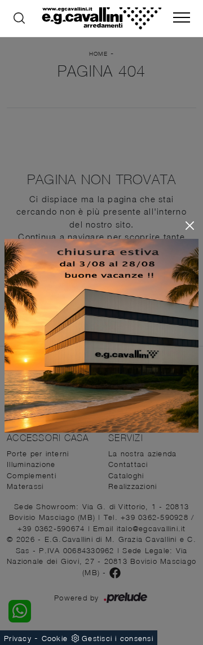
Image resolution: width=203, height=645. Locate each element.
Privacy (18, 638)
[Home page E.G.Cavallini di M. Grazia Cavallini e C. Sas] (101, 18)
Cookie (55, 638)
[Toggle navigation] (181, 18)
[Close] (189, 225)
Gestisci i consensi (117, 638)
